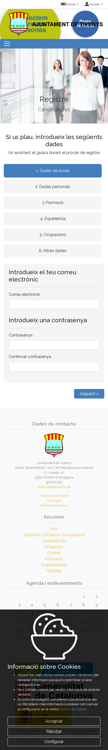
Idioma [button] (71, 4)
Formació (54, 558)
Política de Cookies (73, 709)
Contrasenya (20, 335)
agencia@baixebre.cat (54, 487)
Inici (54, 528)
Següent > (89, 393)
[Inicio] (54, 22)
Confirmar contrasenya (30, 356)
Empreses (54, 546)
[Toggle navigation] (7, 43)
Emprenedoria (54, 564)
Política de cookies (54, 505)
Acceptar (54, 721)
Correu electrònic (24, 294)
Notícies (54, 570)
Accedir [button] (95, 4)
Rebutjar (54, 731)
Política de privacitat (54, 496)
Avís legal (54, 500)
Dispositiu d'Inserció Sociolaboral (54, 534)
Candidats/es (54, 540)
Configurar (54, 741)
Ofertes (54, 552)
